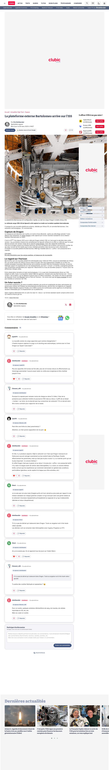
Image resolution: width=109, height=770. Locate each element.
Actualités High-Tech (17, 112)
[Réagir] (66, 130)
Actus (20, 3)
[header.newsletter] (93, 3)
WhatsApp (44, 317)
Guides (35, 3)
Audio (68, 7)
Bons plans (53, 3)
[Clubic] (11, 3)
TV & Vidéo (59, 7)
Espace (27, 112)
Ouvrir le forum (40, 653)
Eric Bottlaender (18, 122)
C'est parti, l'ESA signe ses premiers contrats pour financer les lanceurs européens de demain (50, 731)
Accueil (7, 112)
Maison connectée (78, 7)
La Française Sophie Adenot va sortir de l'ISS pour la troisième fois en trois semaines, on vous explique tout (83, 731)
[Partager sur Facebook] (105, 755)
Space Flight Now (13, 297)
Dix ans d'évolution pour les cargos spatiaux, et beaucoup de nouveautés (28, 255)
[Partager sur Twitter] (105, 761)
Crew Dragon (40, 243)
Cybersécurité (7, 7)
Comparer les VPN (91, 137)
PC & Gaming (34, 7)
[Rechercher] (87, 3)
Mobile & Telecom (47, 7)
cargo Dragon (26, 235)
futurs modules (61, 277)
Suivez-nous (10, 130)
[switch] (98, 3)
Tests (27, 3)
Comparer (78, 3)
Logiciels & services (21, 7)
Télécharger (66, 3)
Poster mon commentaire (62, 645)
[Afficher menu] (5, 3)
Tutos (43, 3)
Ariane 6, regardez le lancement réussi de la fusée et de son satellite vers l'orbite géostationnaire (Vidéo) (19, 731)
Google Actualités (30, 317)
